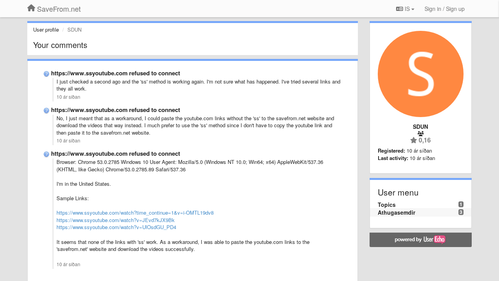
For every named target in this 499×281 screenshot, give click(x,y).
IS (407, 8)
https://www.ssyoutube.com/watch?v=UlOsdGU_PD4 (116, 227)
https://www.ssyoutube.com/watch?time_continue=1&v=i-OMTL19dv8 (135, 212)
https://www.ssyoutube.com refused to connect (115, 73)
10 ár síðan (68, 96)
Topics (387, 204)
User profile (46, 29)
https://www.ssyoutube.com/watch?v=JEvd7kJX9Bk (116, 220)
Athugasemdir (396, 212)
